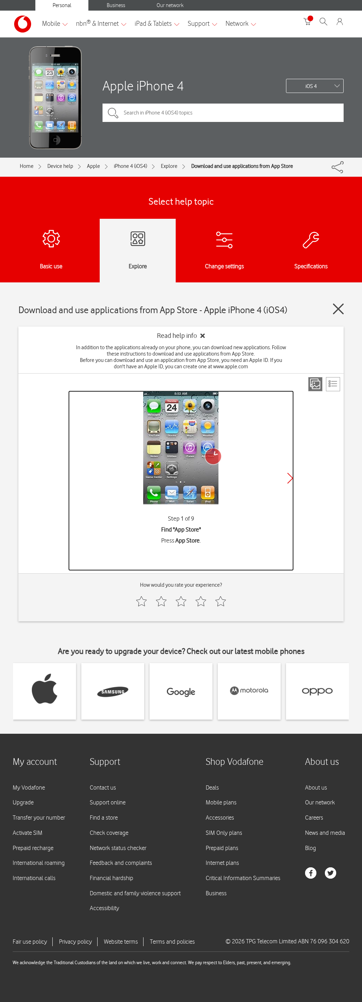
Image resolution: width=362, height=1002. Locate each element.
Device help (60, 166)
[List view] (333, 384)
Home (27, 166)
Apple (93, 166)
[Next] (290, 478)
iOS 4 (311, 86)
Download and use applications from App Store (242, 166)
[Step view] (315, 384)
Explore (169, 166)
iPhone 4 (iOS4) (130, 166)
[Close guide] (338, 309)
